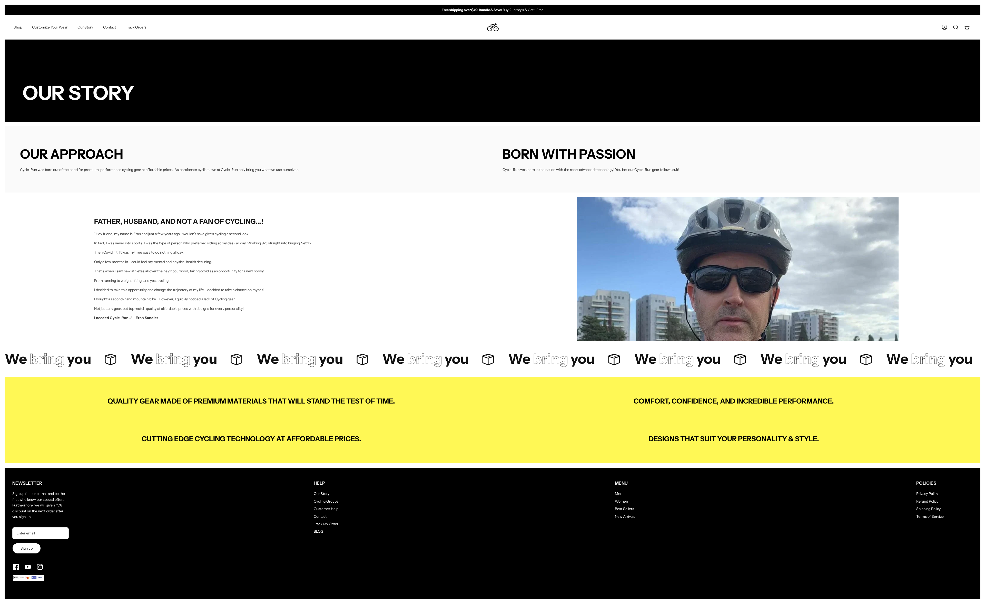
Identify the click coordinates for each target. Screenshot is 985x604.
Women (621, 501)
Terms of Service (930, 516)
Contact (109, 27)
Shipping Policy (928, 508)
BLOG (318, 531)
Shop (18, 27)
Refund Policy (927, 501)
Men (618, 493)
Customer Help (326, 508)
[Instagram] (40, 566)
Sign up (27, 548)
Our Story (85, 27)
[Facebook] (16, 566)
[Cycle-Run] (493, 27)
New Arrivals (625, 516)
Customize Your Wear (49, 27)
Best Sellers (624, 508)
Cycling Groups (326, 501)
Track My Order (326, 524)
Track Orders (136, 27)
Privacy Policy (927, 493)
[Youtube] (28, 566)
